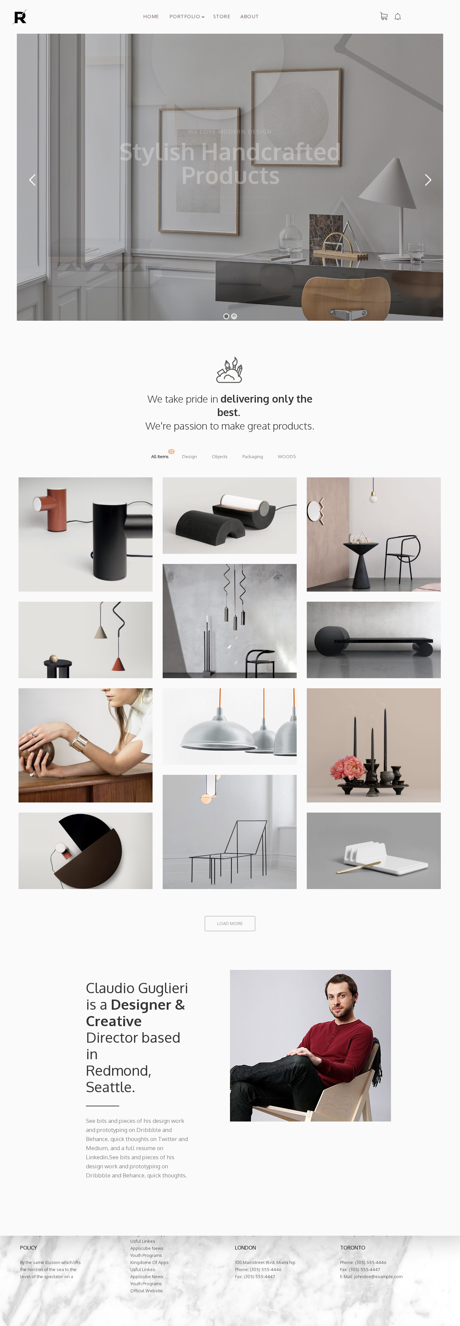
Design (189, 456)
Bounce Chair (166, 864)
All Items (160, 456)
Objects (220, 456)
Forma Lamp (165, 653)
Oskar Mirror (310, 567)
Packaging (252, 456)
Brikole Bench (311, 653)
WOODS (287, 456)
